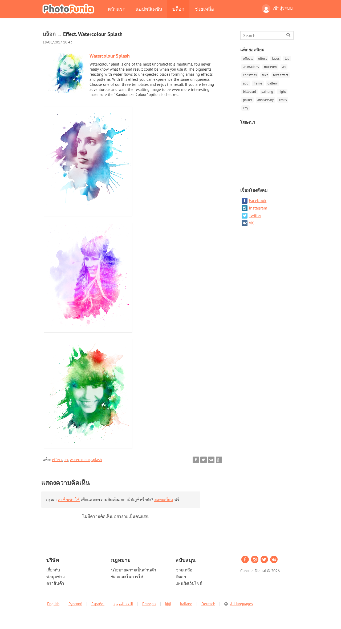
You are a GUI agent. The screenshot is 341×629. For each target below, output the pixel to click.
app (245, 83)
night (282, 91)
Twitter (255, 215)
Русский (75, 603)
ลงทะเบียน (163, 499)
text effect (280, 75)
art (66, 459)
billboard (249, 91)
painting (267, 91)
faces (275, 58)
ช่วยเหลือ (204, 9)
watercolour (80, 459)
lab (287, 58)
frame (258, 83)
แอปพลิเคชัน (149, 9)
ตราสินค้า (55, 583)
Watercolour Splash (110, 56)
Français (149, 603)
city (245, 108)
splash (96, 459)
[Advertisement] (267, 153)
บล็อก (178, 9)
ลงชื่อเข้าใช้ (69, 499)
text (265, 75)
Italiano (186, 603)
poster (247, 100)
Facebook (257, 200)
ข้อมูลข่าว (55, 576)
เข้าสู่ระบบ (283, 8)
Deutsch (208, 603)
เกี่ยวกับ (53, 569)
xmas (283, 100)
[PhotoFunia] (69, 8)
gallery (272, 83)
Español (97, 603)
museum (270, 66)
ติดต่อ (181, 576)
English (53, 603)
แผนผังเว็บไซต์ (189, 583)
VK (251, 222)
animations (251, 66)
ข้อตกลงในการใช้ (127, 576)
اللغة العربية (123, 603)
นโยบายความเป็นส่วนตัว (133, 569)
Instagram (258, 208)
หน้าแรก (116, 9)
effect (57, 459)
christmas (250, 75)
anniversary (265, 100)
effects (248, 58)
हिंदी (168, 603)
